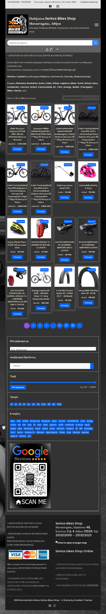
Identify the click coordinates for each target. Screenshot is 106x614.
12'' (12, 404)
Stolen (62, 432)
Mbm (20, 428)
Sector (20, 432)
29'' (53, 404)
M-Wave (79, 425)
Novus (37, 428)
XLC (29, 436)
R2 (77, 428)
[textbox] (53, 350)
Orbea (45, 428)
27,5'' (44, 404)
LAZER (60, 425)
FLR (19, 425)
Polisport (70, 428)
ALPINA (25, 421)
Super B (14, 436)
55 (66, 325)
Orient (52, 428)
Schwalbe (88, 428)
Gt (34, 425)
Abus (13, 421)
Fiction (13, 425)
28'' (49, 404)
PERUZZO (60, 428)
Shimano (40, 432)
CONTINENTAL (73, 421)
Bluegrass (46, 421)
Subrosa (76, 432)
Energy (90, 421)
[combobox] (53, 349)
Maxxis (13, 428)
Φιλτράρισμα (18, 387)
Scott (13, 432)
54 (59, 325)
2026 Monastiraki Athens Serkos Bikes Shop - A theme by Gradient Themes (53, 600)
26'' (38, 404)
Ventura (22, 436)
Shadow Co (30, 432)
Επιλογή (17, 149)
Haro (39, 425)
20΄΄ (28, 404)
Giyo (30, 425)
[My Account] (47, 49)
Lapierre (52, 425)
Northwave (28, 428)
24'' (33, 404)
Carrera (62, 421)
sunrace (85, 432)
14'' (16, 404)
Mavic (87, 425)
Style (69, 432)
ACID (19, 421)
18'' (24, 404)
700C (59, 404)
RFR (81, 428)
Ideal (45, 425)
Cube (82, 421)
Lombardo (69, 425)
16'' (20, 404)
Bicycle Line (35, 421)
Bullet (54, 421)
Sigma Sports (52, 432)
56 (72, 325)
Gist (24, 425)
